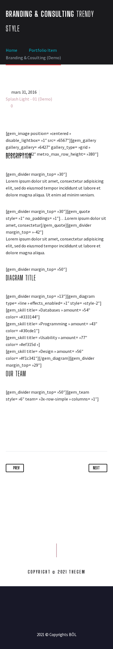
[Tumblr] (41, 434)
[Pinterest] (30, 434)
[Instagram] (60, 601)
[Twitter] (20, 434)
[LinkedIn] (51, 434)
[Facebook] (10, 434)
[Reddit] (61, 434)
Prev (16, 468)
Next (96, 468)
